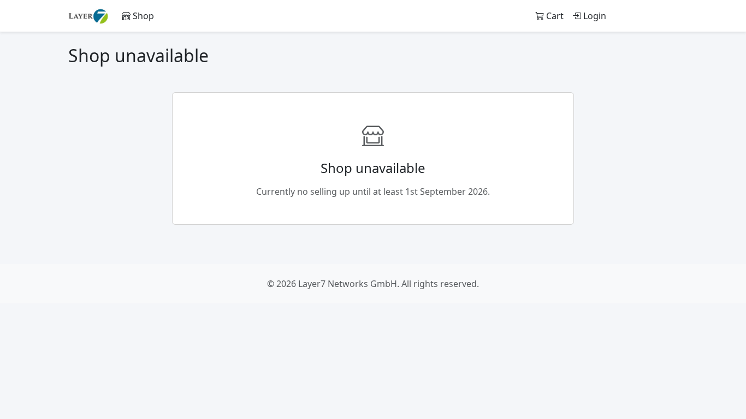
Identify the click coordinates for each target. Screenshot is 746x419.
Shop (142, 16)
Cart (554, 16)
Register (650, 16)
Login (593, 16)
